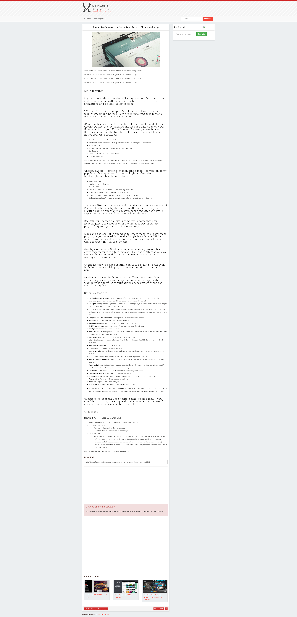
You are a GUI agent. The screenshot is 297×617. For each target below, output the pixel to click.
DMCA (106, 615)
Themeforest (102, 609)
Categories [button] (100, 19)
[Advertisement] (126, 485)
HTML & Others (90, 609)
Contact (100, 615)
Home (88, 19)
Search (208, 19)
